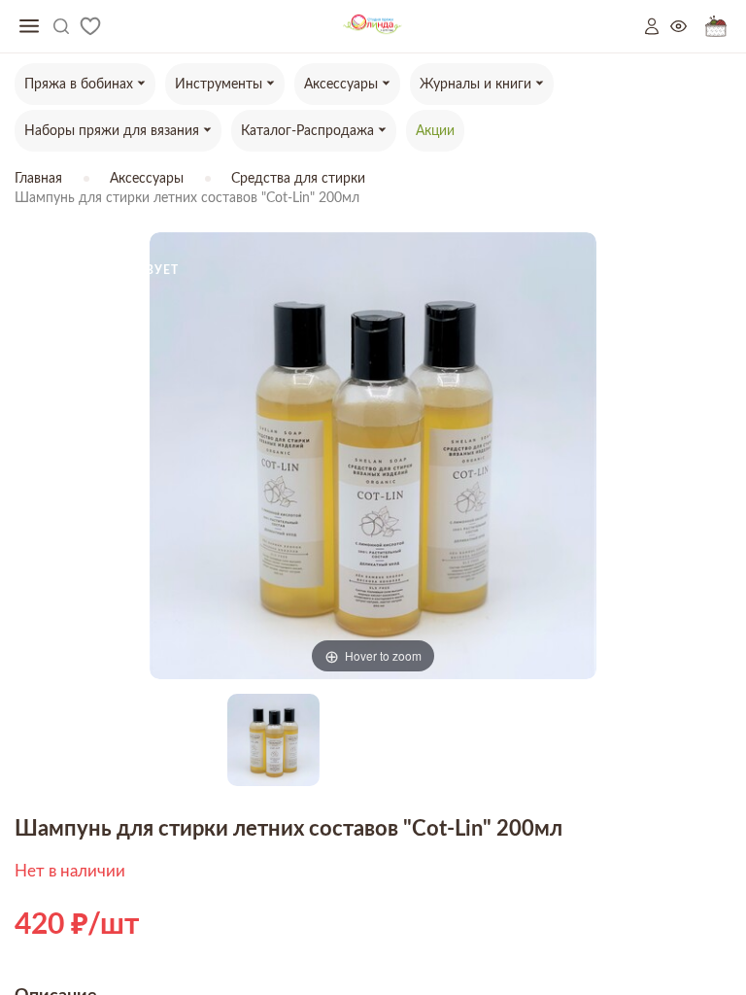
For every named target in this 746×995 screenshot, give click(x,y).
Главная (38, 179)
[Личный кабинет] (657, 26)
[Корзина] (716, 27)
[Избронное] (90, 26)
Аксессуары (147, 179)
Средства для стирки (298, 179)
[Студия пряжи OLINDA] (372, 27)
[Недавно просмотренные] (687, 26)
